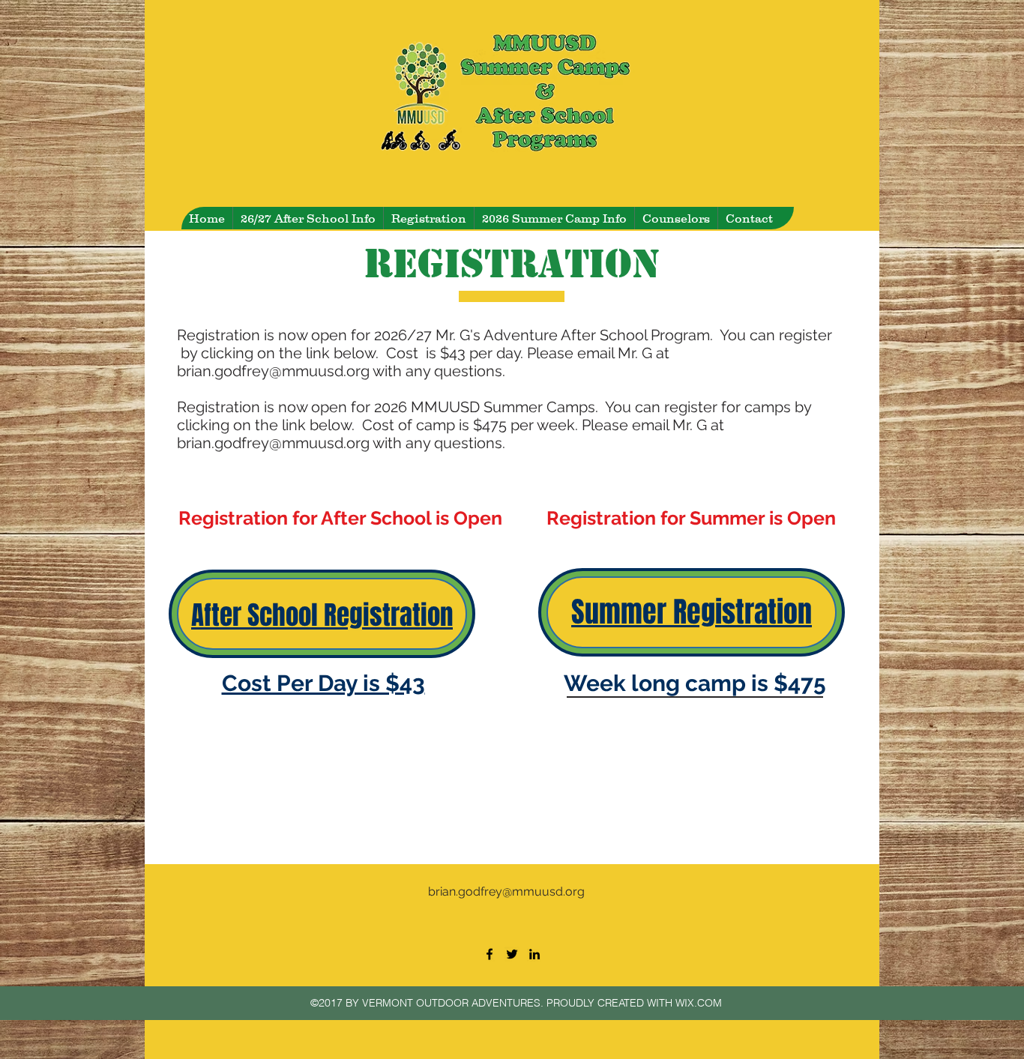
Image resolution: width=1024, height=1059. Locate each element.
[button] (554, 218)
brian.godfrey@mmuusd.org (273, 371)
